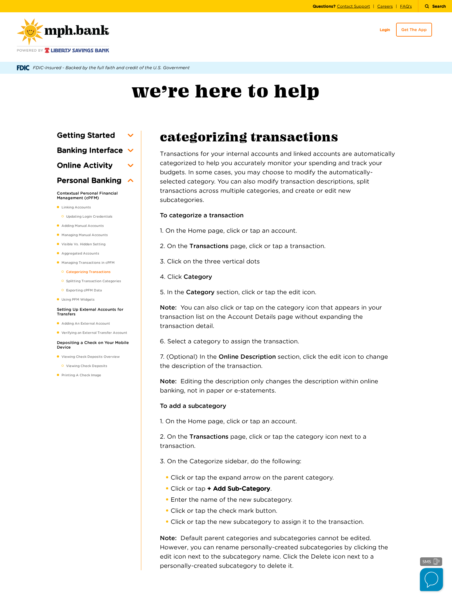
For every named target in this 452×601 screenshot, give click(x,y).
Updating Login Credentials (89, 216)
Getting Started (86, 135)
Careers (385, 6)
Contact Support (353, 6)
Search (439, 6)
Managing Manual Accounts (84, 235)
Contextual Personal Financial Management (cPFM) (87, 195)
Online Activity (85, 165)
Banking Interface (90, 150)
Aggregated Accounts (80, 253)
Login (385, 29)
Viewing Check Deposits (86, 366)
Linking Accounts (76, 207)
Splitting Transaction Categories (93, 281)
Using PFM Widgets (78, 299)
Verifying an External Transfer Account (94, 332)
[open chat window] (432, 580)
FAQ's (406, 6)
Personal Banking (89, 180)
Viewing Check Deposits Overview (90, 356)
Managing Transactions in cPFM (88, 262)
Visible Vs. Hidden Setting (83, 244)
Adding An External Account (85, 323)
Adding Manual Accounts (82, 225)
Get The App (414, 29)
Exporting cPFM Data (84, 290)
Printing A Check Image (81, 375)
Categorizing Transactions (88, 272)
